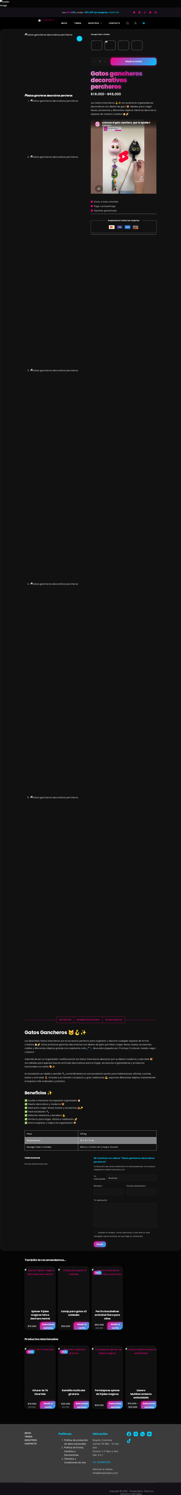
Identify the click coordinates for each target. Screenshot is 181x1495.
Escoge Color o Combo (100, 34)
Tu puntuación (100, 1177)
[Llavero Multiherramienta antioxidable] (141, 1366)
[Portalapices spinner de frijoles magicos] (107, 1366)
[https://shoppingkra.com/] (46, 23)
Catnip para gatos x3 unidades (74, 1313)
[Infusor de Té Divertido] (40, 1366)
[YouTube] (139, 12)
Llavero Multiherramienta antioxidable (141, 1394)
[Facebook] (156, 12)
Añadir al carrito (133, 61)
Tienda (77, 23)
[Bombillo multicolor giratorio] (74, 1366)
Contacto (114, 23)
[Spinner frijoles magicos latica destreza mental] (40, 1287)
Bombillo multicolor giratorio (73, 1392)
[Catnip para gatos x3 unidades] (74, 1287)
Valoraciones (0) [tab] (113, 1020)
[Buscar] (127, 23)
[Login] (135, 23)
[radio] (96, 45)
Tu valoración (101, 1200)
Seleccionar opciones (48, 1326)
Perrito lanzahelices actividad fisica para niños (107, 1315)
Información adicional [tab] (88, 1020)
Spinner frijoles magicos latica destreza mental (40, 1315)
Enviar (100, 1244)
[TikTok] (145, 12)
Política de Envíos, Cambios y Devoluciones (74, 1451)
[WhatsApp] (150, 12)
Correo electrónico (137, 1186)
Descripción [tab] (65, 1020)
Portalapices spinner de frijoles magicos (107, 1392)
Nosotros (93, 23)
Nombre (99, 1186)
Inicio (64, 23)
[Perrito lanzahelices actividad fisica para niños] (107, 1287)
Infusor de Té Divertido (40, 1392)
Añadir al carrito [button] (81, 1326)
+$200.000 (102, 12)
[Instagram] (134, 12)
